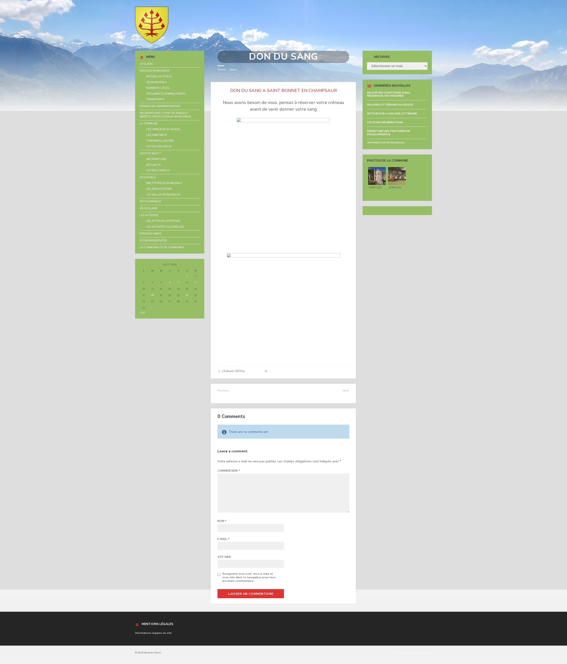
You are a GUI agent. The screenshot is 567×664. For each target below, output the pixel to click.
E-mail (223, 539)
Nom (221, 521)
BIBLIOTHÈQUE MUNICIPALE (164, 183)
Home (221, 69)
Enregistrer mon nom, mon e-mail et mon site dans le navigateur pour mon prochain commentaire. (249, 577)
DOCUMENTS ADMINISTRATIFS (166, 94)
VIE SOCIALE (148, 177)
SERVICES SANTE (151, 233)
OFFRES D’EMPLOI (158, 170)
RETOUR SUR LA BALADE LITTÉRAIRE (392, 113)
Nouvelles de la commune (285, 371)
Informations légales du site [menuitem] (413, 652)
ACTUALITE (153, 165)
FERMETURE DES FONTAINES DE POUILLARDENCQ (388, 132)
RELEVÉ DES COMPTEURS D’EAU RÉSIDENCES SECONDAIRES (388, 94)
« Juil (142, 312)
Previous (223, 390)
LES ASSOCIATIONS (159, 189)
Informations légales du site (153, 633)
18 (152, 295)
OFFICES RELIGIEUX (158, 146)
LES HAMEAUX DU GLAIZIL (163, 129)
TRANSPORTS (155, 99)
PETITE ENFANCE (150, 201)
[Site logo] (151, 42)
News (233, 69)
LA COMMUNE (149, 123)
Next (346, 390)
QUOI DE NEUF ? (150, 153)
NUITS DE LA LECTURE (236, 395)
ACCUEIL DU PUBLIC (159, 76)
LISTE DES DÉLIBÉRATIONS (385, 122)
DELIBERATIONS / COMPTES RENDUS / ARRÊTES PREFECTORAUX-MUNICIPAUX (165, 114)
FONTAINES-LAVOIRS (160, 141)
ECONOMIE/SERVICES (153, 240)
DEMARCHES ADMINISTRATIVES (160, 106)
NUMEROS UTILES (157, 88)
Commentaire (228, 471)
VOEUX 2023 (338, 395)
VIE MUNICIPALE (156, 82)
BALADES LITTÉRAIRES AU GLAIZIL (390, 104)
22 (187, 295)
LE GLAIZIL (146, 64)
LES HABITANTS (156, 135)
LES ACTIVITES (149, 215)
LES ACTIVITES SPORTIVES (163, 221)
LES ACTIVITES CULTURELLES (165, 226)
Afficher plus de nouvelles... (386, 142)
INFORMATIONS (156, 159)
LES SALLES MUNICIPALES (163, 194)
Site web (224, 557)
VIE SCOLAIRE (148, 208)
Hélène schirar (254, 371)
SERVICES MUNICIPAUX (154, 70)
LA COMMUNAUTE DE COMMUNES (162, 247)
